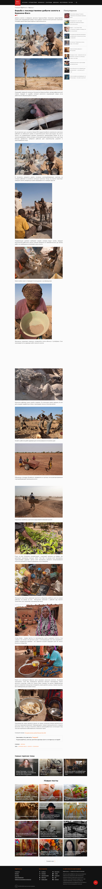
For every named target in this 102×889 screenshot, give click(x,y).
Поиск (80, 2)
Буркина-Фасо (22, 746)
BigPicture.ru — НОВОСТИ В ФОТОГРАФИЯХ (73, 871)
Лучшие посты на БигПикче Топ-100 (35, 733)
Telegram (34, 737)
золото (30, 746)
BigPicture (24, 7)
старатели (36, 746)
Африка (30, 7)
